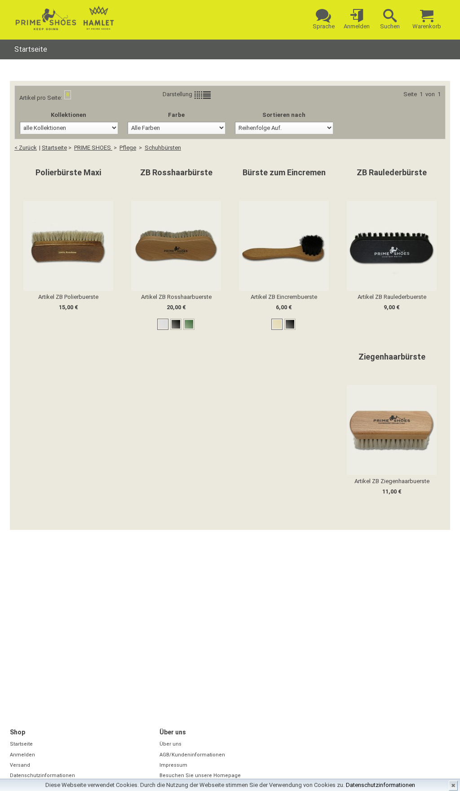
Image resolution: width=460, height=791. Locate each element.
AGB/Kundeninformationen (192, 755)
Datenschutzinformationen (380, 785)
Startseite (30, 49)
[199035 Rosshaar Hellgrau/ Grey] (162, 324)
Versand (20, 765)
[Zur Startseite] (64, 17)
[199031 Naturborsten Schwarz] (290, 324)
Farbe (176, 114)
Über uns (170, 744)
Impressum (173, 765)
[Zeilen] (207, 95)
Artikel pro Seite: (40, 97)
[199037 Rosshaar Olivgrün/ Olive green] (189, 324)
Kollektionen (68, 114)
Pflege (127, 147)
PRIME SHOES (93, 147)
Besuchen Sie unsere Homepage (200, 775)
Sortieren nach (283, 114)
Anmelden (22, 755)
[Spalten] (198, 95)
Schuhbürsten (163, 147)
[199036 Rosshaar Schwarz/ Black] (175, 324)
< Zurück (25, 147)
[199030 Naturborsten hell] (277, 324)
